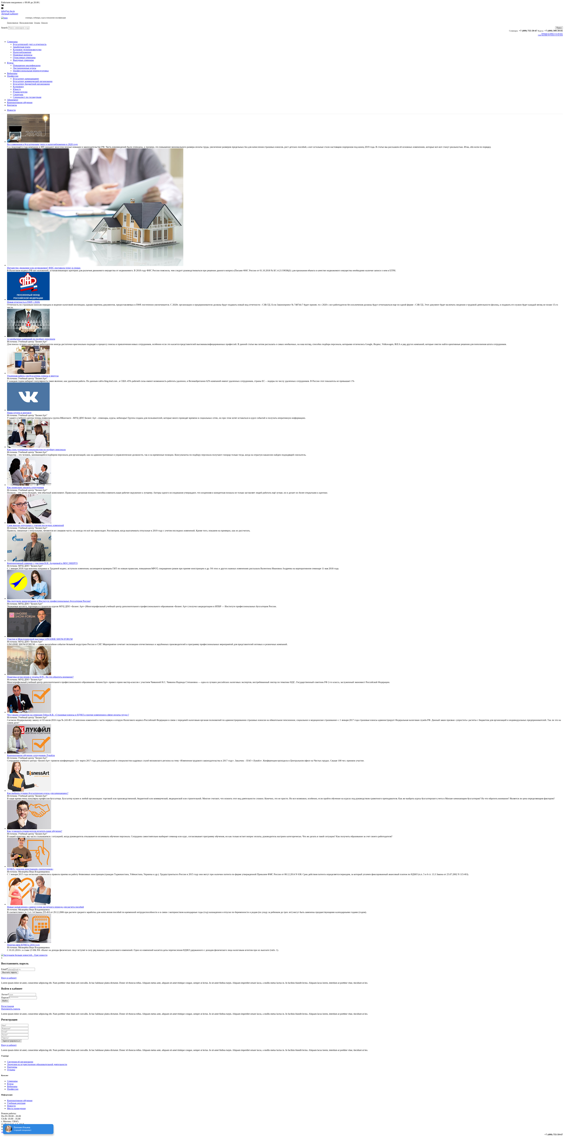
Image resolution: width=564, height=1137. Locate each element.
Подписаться (271, 590)
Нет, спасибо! (292, 590)
